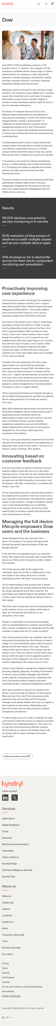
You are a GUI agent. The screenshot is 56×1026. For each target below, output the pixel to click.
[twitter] (14, 797)
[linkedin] (5, 797)
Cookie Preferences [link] (11, 996)
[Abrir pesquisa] (46, 4)
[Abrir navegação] (52, 4)
